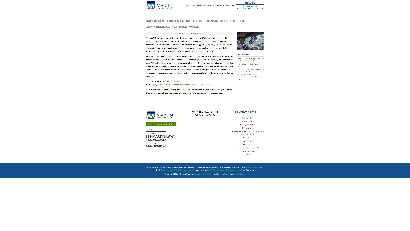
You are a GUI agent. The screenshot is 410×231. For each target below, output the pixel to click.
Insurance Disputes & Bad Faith (248, 148)
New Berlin (178, 170)
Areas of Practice (205, 5)
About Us (190, 5)
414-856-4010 (250, 3)
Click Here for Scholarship (156, 129)
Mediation (247, 154)
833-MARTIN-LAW (250, 6)
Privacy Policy (206, 174)
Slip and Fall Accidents (248, 134)
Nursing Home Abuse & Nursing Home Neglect (247, 131)
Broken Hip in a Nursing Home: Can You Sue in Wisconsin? (250, 60)
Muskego (257, 167)
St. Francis (231, 170)
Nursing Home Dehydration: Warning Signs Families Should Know (249, 77)
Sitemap (197, 174)
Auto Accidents (247, 121)
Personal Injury (247, 118)
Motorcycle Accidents (247, 125)
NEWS (218, 5)
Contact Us (228, 5)
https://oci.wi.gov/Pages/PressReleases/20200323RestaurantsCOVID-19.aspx (181, 85)
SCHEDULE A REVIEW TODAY (161, 124)
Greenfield (223, 170)
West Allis (238, 170)
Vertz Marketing (239, 174)
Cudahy (171, 170)
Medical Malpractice (247, 151)
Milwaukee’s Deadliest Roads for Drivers (249, 65)
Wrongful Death (247, 138)
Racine (209, 170)
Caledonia (164, 170)
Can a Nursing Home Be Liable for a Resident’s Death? (250, 70)
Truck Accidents (247, 128)
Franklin (216, 170)
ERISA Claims (248, 144)
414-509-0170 (156, 146)
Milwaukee (249, 167)
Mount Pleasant (188, 170)
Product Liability (247, 141)
